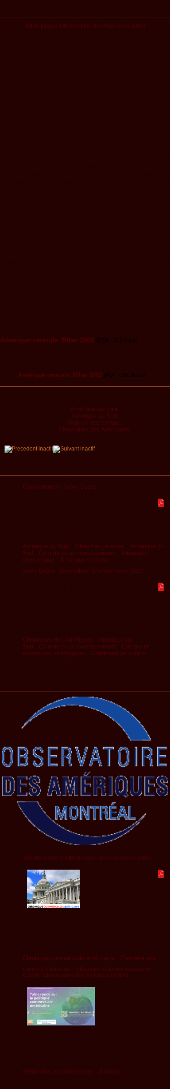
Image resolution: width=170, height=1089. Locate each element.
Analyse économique (94, 422)
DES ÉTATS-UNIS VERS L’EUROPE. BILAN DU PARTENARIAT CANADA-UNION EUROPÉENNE (89, 920)
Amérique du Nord (46, 546)
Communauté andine (119, 653)
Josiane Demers (43, 858)
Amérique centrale (94, 409)
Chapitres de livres (100, 546)
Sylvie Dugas (40, 26)
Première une (138, 958)
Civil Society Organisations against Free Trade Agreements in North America (87, 513)
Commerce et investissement (77, 552)
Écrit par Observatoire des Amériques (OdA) (85, 681)
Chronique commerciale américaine (69, 958)
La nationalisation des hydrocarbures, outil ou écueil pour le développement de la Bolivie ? (85, 601)
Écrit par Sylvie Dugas (85, 470)
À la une (110, 1071)
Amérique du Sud (94, 415)
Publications (85, 12)
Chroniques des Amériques (94, 429)
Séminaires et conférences (58, 1071)
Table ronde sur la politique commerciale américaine (92, 1032)
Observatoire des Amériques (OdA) (103, 26)
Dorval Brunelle (42, 487)
